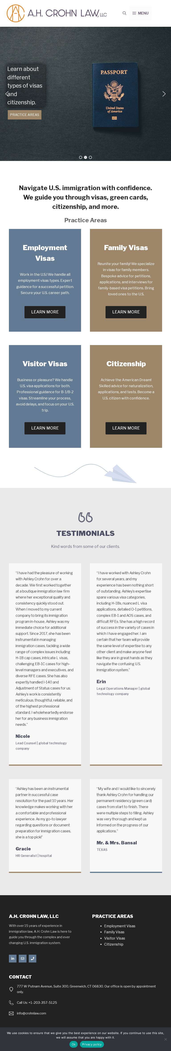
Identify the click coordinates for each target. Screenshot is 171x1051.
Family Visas (114, 932)
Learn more (45, 312)
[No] (165, 1039)
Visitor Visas (114, 938)
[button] (124, 13)
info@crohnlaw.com (31, 1013)
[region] (85, 94)
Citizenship (113, 944)
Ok (74, 1044)
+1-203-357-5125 (42, 1003)
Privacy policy (92, 1044)
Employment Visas (119, 926)
